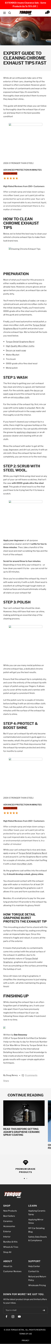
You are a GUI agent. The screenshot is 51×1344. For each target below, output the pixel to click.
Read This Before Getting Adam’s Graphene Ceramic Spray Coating (21, 1132)
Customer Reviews (12, 1271)
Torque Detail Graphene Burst (20, 342)
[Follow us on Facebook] (6, 1317)
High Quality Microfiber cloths (20, 346)
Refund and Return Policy (37, 1278)
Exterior (7, 1231)
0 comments (31, 1075)
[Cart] (46, 13)
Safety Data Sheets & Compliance (37, 1239)
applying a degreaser (27, 432)
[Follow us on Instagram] (13, 1317)
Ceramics (8, 1221)
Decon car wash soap (16, 350)
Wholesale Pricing (37, 1285)
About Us (7, 1266)
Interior (6, 1236)
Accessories (9, 1226)
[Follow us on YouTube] (19, 1317)
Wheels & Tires (10, 1247)
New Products (10, 1211)
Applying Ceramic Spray (36, 1213)
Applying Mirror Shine (35, 1221)
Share (6, 1081)
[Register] (44, 1310)
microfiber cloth (21, 397)
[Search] (9, 13)
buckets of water (28, 301)
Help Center (34, 1266)
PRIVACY (25, 1340)
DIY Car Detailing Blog (36, 1230)
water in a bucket (27, 408)
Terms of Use (25, 1334)
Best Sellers (9, 1216)
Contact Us (33, 1271)
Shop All (7, 1252)
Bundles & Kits (10, 1242)
